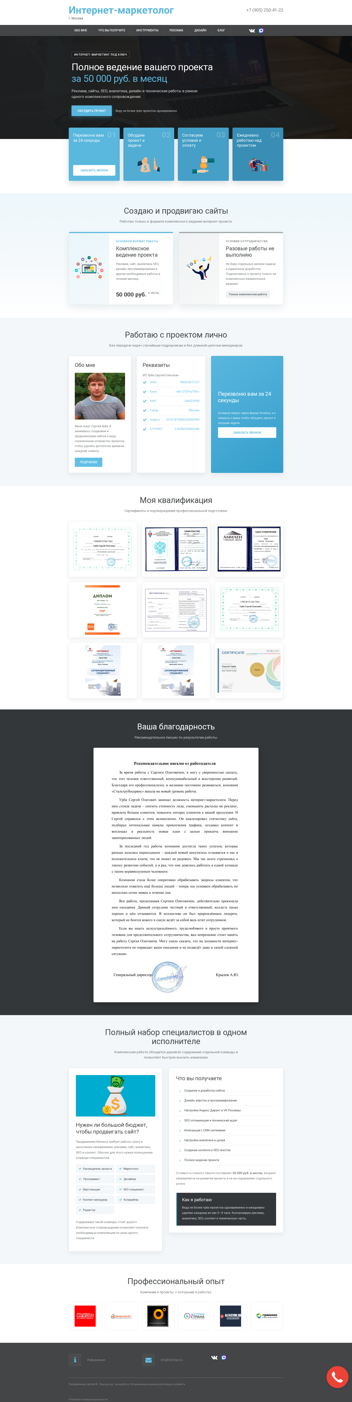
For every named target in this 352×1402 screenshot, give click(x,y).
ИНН (153, 382)
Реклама (176, 30)
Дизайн (200, 30)
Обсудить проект (92, 111)
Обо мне (80, 30)
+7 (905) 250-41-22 (264, 10)
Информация (96, 1360)
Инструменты (147, 30)
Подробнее (88, 462)
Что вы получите (111, 30)
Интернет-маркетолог (121, 10)
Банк (153, 391)
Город (154, 410)
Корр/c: (155, 419)
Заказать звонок (94, 170)
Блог (221, 30)
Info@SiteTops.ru (171, 1360)
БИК (153, 401)
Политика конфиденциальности (88, 1399)
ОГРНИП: (156, 429)
